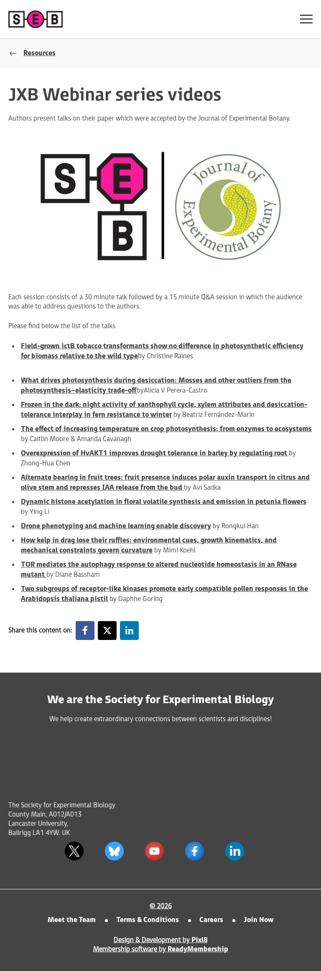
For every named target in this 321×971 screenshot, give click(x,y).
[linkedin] (129, 630)
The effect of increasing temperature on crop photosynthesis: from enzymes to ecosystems (166, 429)
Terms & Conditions (147, 920)
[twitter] (107, 630)
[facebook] (85, 630)
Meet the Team (72, 920)
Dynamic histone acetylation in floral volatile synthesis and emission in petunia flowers (163, 502)
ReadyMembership (198, 949)
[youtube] (154, 851)
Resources (39, 53)
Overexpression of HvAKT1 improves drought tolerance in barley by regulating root (155, 453)
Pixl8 (199, 940)
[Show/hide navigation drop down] (306, 19)
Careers (211, 920)
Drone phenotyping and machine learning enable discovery (116, 526)
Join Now (258, 920)
